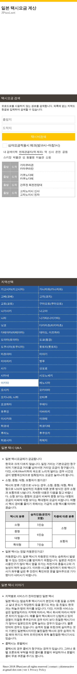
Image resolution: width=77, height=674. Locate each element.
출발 (6, 166)
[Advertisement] (38, 56)
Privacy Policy (38, 669)
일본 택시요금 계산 (18, 10)
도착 (14, 166)
